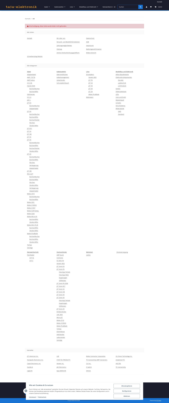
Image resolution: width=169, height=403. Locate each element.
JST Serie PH (60, 269)
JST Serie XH (60, 298)
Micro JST (30, 174)
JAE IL (29, 100)
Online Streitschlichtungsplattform (68, 53)
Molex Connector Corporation (95, 356)
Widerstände (120, 108)
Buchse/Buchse (34, 89)
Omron (88, 371)
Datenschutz (42, 397)
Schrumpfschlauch (63, 83)
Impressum (32, 397)
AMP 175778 (31, 77)
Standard (121, 114)
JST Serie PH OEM (62, 283)
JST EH (29, 103)
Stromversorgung (122, 252)
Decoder (121, 80)
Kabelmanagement (63, 77)
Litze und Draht (121, 97)
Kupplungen (63, 278)
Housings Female (64, 272)
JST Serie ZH (60, 309)
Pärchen (32, 123)
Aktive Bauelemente (122, 74)
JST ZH (29, 154)
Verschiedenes (120, 106)
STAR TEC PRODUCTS (63, 360)
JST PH (29, 111)
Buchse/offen (33, 91)
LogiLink (29, 371)
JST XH (29, 140)
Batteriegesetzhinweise (93, 49)
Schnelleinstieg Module (34, 56)
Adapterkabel (31, 74)
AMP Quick (60, 255)
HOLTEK (118, 363)
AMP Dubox (31, 80)
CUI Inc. (88, 363)
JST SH (29, 131)
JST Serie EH (60, 266)
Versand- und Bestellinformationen (68, 42)
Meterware (89, 97)
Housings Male (64, 275)
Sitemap (59, 49)
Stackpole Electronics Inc (35, 360)
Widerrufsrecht (91, 53)
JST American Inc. (32, 356)
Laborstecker (61, 337)
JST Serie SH (60, 289)
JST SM (29, 134)
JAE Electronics (61, 367)
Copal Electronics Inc (34, 363)
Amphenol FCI (120, 360)
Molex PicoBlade (32, 233)
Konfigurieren (126, 391)
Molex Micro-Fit (32, 216)
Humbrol (30, 367)
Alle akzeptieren (126, 386)
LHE (58, 356)
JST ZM (29, 171)
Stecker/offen (33, 126)
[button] (146, 7)
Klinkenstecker (61, 312)
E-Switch (89, 367)
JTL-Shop (158, 400)
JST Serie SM (61, 292)
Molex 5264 (31, 214)
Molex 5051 (31, 202)
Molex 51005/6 (32, 205)
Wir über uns (61, 38)
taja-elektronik (61, 371)
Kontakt (159, 2)
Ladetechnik (122, 83)
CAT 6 (31, 261)
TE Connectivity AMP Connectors (96, 360)
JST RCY (29, 128)
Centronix (60, 258)
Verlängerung (33, 165)
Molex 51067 (31, 208)
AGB (87, 42)
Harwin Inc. (60, 363)
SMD (119, 111)
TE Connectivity (121, 367)
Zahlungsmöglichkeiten (64, 45)
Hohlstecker (31, 94)
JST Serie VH (60, 295)
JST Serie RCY (61, 286)
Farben (118, 89)
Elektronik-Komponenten (124, 77)
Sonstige (30, 248)
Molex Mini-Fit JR (32, 225)
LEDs (117, 94)
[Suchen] (140, 7)
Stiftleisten (62, 280)
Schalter (118, 103)
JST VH (29, 137)
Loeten (88, 255)
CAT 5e (31, 258)
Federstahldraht (121, 91)
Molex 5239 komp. (33, 211)
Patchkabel (30, 255)
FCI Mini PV (60, 261)
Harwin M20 (31, 86)
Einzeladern (90, 74)
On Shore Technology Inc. (124, 356)
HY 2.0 (29, 97)
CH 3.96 (29, 83)
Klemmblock (61, 332)
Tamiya (29, 245)
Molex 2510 (31, 194)
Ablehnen (127, 396)
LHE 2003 (60, 315)
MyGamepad (120, 100)
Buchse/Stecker (34, 120)
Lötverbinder (61, 80)
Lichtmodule (122, 86)
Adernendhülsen (62, 74)
